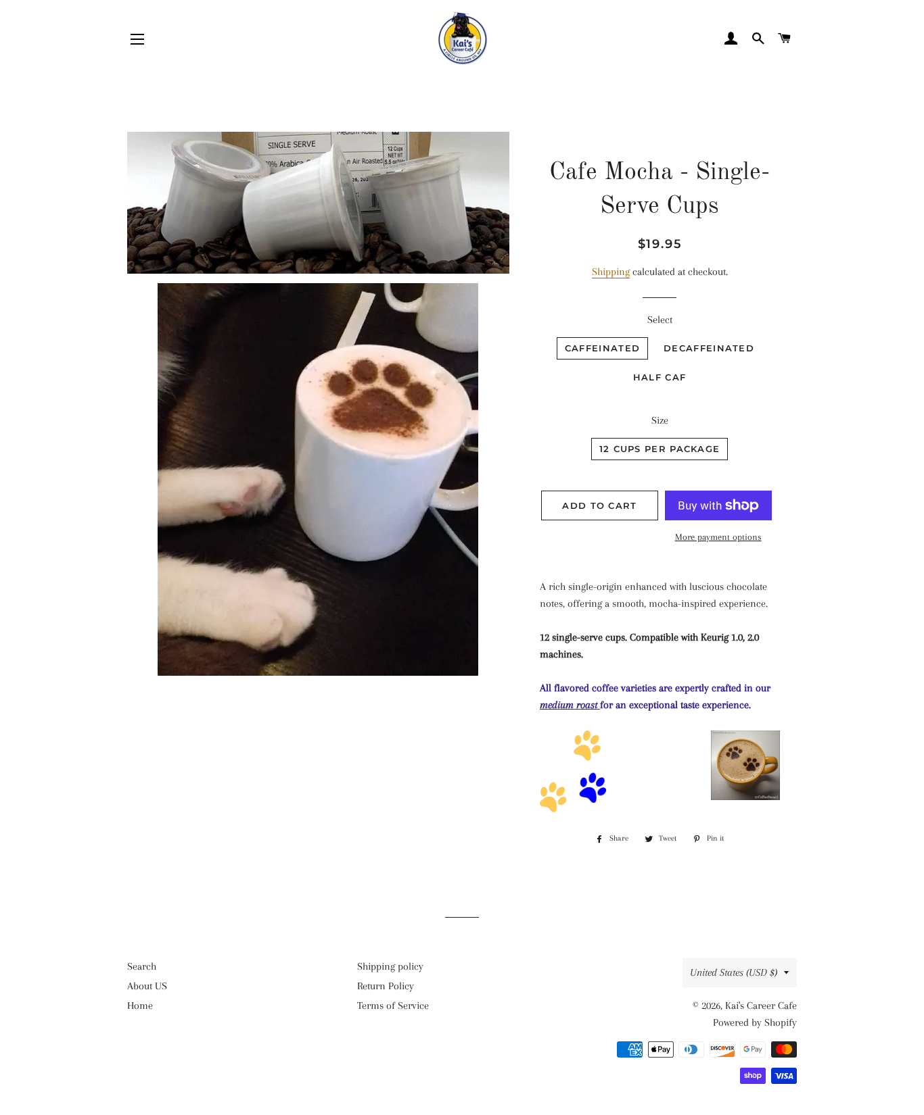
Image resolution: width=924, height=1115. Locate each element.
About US (147, 986)
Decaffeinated (709, 348)
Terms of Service (393, 1005)
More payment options (718, 537)
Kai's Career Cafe (761, 1005)
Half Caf (659, 377)
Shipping (611, 272)
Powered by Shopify (755, 1022)
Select (659, 320)
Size (659, 420)
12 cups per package (659, 448)
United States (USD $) (733, 972)
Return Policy (385, 986)
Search (141, 966)
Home (140, 1005)
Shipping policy (390, 966)
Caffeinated (602, 348)
